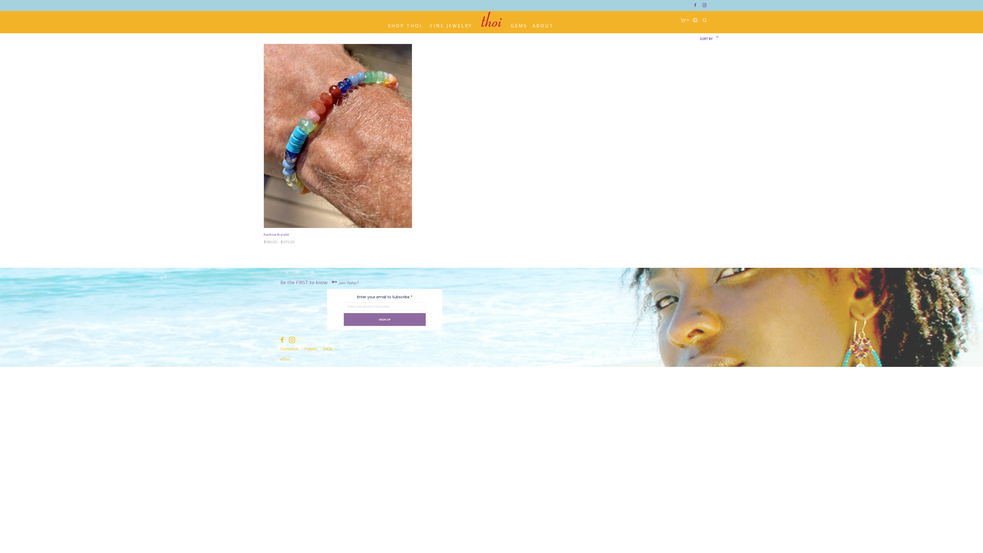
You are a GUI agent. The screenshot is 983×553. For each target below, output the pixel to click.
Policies (311, 348)
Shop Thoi (405, 25)
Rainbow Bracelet (276, 234)
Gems (519, 25)
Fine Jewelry (451, 25)
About (543, 25)
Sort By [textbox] (706, 38)
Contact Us (289, 348)
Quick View (341, 223)
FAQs (327, 348)
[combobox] (696, 39)
